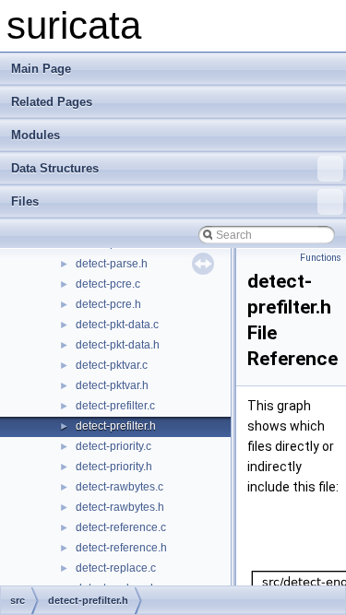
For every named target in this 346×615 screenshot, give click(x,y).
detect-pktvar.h (112, 385)
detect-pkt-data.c (117, 324)
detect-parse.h (112, 263)
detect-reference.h (121, 547)
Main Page (41, 69)
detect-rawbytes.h (120, 507)
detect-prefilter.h (116, 426)
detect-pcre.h (108, 304)
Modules (35, 135)
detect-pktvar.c (112, 365)
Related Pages (51, 102)
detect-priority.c (113, 446)
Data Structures (55, 168)
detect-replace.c (116, 568)
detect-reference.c (121, 527)
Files (25, 201)
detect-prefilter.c (115, 405)
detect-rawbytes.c (119, 486)
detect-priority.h (114, 466)
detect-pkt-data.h (118, 344)
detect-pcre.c (108, 284)
